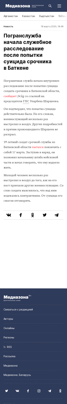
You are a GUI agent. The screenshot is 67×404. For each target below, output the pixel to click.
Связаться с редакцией (18, 309)
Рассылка (9, 356)
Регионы (9, 337)
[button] (59, 5)
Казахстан (28, 16)
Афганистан (11, 16)
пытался (38, 147)
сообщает (10, 96)
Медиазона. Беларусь (17, 374)
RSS (9, 346)
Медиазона (11, 365)
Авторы (8, 318)
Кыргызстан (46, 16)
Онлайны (9, 328)
